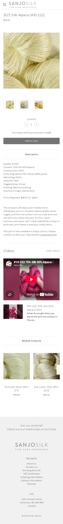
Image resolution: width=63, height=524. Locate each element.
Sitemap (31, 484)
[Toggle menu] (4, 4)
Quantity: (31, 119)
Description (31, 154)
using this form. (48, 234)
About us (31, 463)
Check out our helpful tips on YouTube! (31, 429)
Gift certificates (31, 473)
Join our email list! (31, 425)
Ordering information (31, 477)
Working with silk (31, 470)
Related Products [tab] (31, 340)
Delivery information (31, 480)
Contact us (31, 467)
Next (60, 370)
